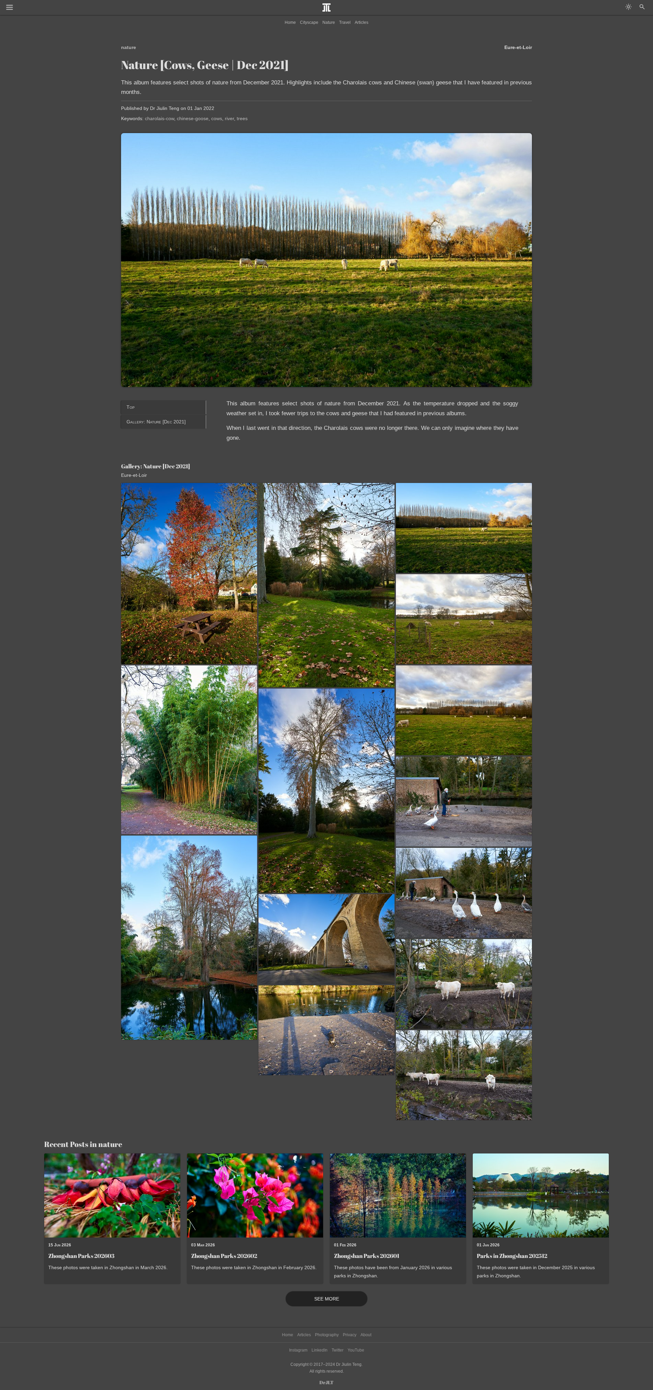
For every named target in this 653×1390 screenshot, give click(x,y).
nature (128, 47)
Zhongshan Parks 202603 (81, 1256)
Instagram (298, 1350)
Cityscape (309, 22)
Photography (327, 1334)
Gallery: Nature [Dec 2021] (156, 421)
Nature (328, 22)
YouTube (356, 1350)
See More (326, 1299)
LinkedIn (320, 1350)
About (366, 1334)
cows (216, 118)
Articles (361, 22)
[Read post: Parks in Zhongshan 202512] (541, 1195)
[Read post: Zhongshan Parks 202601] (398, 1195)
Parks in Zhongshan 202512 (512, 1256)
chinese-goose (192, 118)
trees (242, 118)
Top (131, 407)
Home (290, 22)
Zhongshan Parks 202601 (366, 1256)
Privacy (349, 1334)
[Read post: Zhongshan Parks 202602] (255, 1195)
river (229, 118)
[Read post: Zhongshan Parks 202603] (112, 1195)
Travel (345, 22)
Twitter (338, 1350)
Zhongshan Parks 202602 (224, 1256)
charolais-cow (159, 118)
